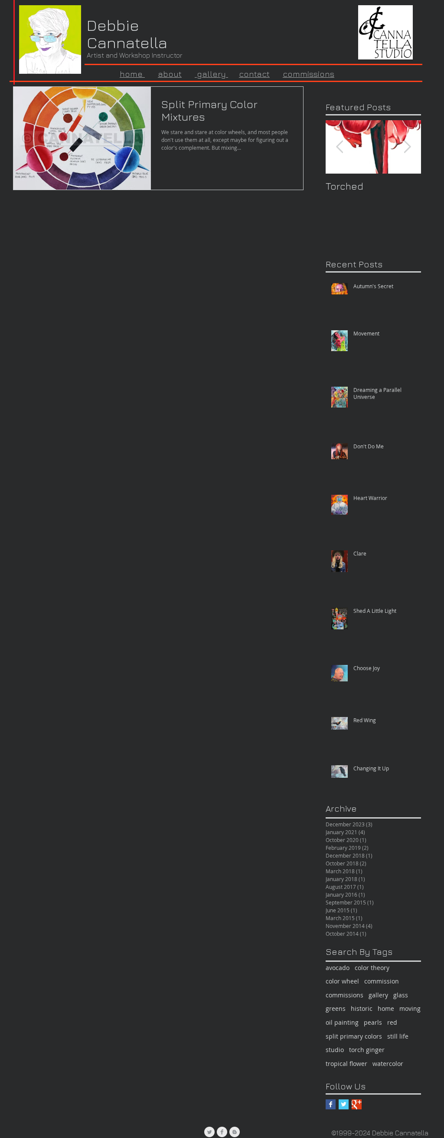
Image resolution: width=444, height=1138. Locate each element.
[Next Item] (407, 147)
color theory (372, 968)
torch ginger (367, 1050)
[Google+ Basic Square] (357, 1104)
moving (410, 1008)
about (170, 74)
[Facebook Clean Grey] (222, 1132)
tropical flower (346, 1063)
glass (400, 995)
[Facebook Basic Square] (331, 1104)
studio (335, 1050)
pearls (373, 1022)
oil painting (342, 1022)
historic (361, 1008)
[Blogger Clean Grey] (234, 1132)
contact (254, 74)
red (392, 1022)
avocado (337, 968)
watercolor (387, 1063)
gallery (211, 74)
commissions (308, 74)
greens (336, 1008)
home (386, 1008)
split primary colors (354, 1036)
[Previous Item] (339, 147)
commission (381, 981)
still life (397, 1036)
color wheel (342, 981)
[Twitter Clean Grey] (209, 1132)
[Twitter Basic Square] (344, 1104)
